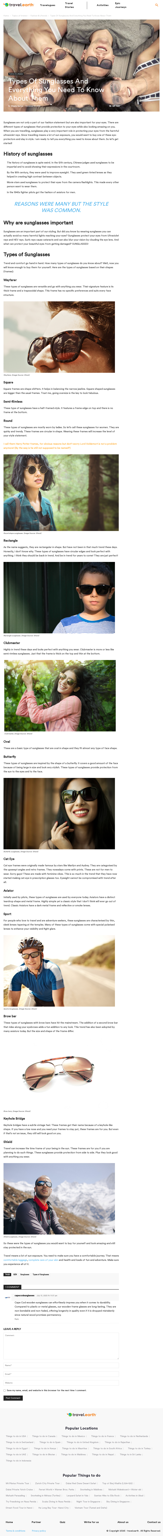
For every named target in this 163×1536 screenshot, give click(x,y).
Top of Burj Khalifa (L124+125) (117, 1483)
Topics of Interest (20, 16)
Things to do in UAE (16, 1454)
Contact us (154, 1522)
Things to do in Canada (43, 1436)
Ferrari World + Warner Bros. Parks (56, 1490)
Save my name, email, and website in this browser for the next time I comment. (46, 1390)
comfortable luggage (15, 1260)
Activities (103, 5)
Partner (36, 1522)
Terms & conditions (15, 1531)
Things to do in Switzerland (19, 1442)
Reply (17, 1319)
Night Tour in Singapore (88, 1502)
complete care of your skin (43, 1260)
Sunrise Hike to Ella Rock (107, 1496)
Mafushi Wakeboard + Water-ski (124, 1490)
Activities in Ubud (134, 1496)
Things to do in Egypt (17, 1448)
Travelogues (47, 5)
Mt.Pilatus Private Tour (17, 1483)
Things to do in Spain (49, 1442)
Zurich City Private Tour (47, 1483)
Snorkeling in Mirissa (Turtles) (45, 1496)
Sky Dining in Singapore (118, 1502)
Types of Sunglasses (41, 1274)
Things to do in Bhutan (43, 1454)
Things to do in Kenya (45, 1448)
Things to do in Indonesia (18, 1461)
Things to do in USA (16, 1436)
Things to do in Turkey (139, 1448)
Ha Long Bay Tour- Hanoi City (53, 1508)
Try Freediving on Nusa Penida (21, 1502)
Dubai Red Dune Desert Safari (81, 1483)
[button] (157, 5)
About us (122, 1522)
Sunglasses (24, 1274)
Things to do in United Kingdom (83, 1442)
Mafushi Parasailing (15, 1496)
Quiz (62, 1522)
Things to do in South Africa (107, 1448)
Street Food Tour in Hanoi (19, 1508)
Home (6, 16)
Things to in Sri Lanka (130, 1454)
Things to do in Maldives (73, 1454)
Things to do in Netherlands (134, 1436)
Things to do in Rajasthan (117, 1442)
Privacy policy (39, 1531)
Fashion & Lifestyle (39, 16)
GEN (15, 1274)
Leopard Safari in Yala (77, 1496)
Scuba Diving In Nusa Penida (56, 1502)
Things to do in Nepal (103, 1454)
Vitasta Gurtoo (17, 106)
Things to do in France (102, 1436)
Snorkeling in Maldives (91, 1490)
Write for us (91, 1522)
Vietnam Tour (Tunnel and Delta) (91, 1508)
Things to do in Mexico (73, 1436)
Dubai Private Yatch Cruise (19, 1490)
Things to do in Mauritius (74, 1448)
